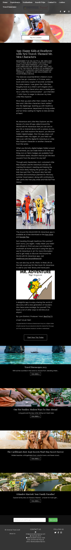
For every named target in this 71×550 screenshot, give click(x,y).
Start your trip (53, 520)
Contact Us (52, 2)
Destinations (27, 2)
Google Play (24, 237)
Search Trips (40, 2)
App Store (49, 234)
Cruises (62, 2)
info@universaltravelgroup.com (35, 534)
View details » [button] (35, 374)
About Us (12, 533)
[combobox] (29, 520)
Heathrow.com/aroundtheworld (28, 258)
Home (5, 2)
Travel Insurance (9, 7)
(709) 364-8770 (36, 536)
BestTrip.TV (48, 316)
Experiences (15, 2)
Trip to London (35, 38)
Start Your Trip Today (35, 337)
